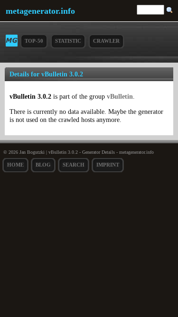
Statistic (68, 41)
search (73, 165)
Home (15, 165)
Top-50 (34, 41)
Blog (43, 165)
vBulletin (120, 96)
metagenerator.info (40, 11)
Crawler (106, 41)
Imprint (107, 165)
